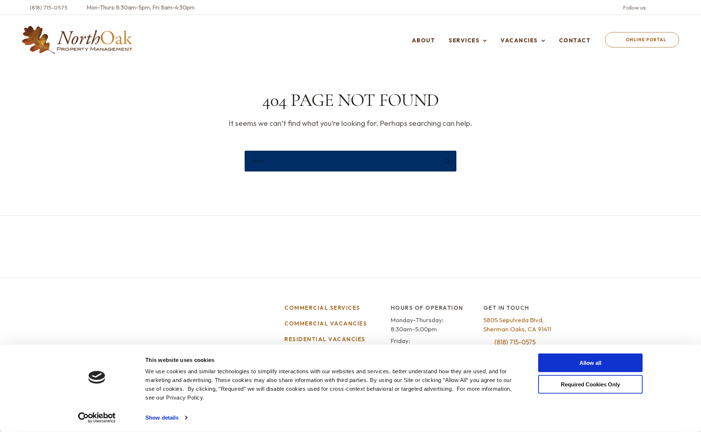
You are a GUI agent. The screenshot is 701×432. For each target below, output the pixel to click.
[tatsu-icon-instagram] (667, 7)
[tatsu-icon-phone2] (24, 7)
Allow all (590, 363)
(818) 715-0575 (49, 7)
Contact (575, 40)
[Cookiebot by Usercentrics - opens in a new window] (97, 417)
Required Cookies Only (590, 384)
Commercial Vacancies (325, 323)
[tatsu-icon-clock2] (80, 7)
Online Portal (646, 39)
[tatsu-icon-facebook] (657, 7)
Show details (162, 417)
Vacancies (519, 40)
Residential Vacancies (324, 339)
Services (464, 40)
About (423, 40)
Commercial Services (322, 307)
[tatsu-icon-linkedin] (677, 7)
